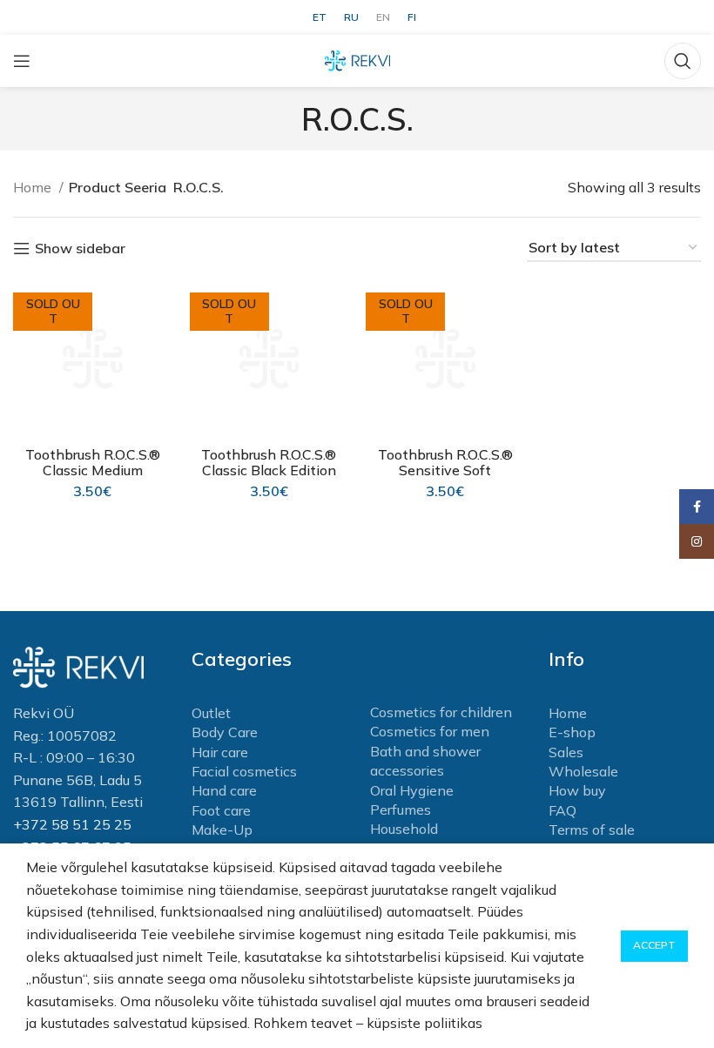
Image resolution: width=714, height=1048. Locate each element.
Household (404, 828)
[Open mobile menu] (21, 61)
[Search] (683, 61)
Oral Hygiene (412, 790)
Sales (566, 752)
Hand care (224, 790)
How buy (577, 790)
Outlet (211, 713)
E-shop (572, 732)
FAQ (562, 810)
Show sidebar (80, 248)
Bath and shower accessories (425, 760)
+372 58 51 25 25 (72, 824)
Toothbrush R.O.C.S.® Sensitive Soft (445, 462)
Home (34, 187)
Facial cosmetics (244, 771)
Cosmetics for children (441, 712)
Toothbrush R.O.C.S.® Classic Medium (92, 462)
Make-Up (222, 829)
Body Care (225, 732)
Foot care (221, 810)
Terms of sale (592, 829)
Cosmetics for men (429, 731)
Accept (654, 944)
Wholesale (583, 771)
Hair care (220, 752)
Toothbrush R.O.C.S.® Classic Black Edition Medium (268, 470)
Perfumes (400, 809)
